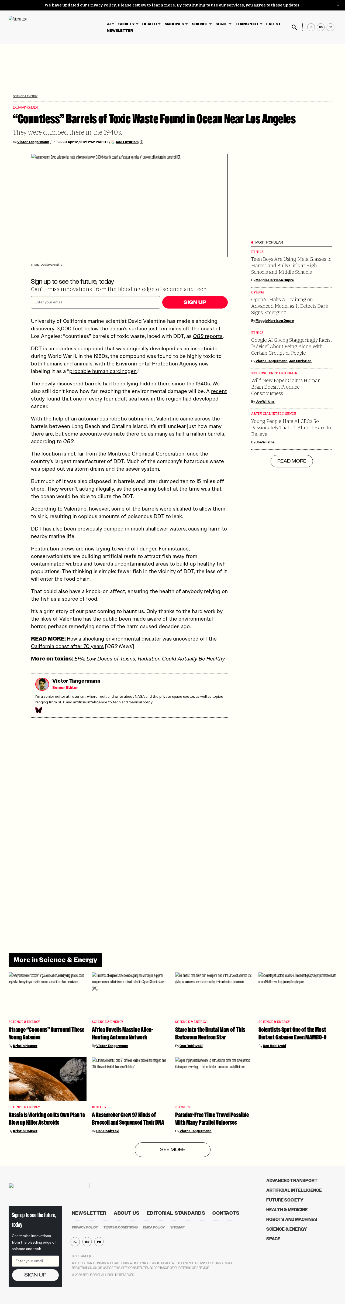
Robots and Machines (291, 1219)
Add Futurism (127, 142)
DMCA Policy (154, 1227)
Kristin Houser (25, 1046)
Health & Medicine (287, 1209)
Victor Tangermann (33, 142)
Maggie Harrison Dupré (275, 280)
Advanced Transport (292, 1180)
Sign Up (195, 302)
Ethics (257, 252)
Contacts (226, 1213)
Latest (273, 24)
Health (149, 24)
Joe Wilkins (265, 401)
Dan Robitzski (191, 1046)
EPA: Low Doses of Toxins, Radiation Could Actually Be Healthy (149, 658)
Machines (174, 24)
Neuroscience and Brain (274, 373)
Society (126, 24)
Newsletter (120, 30)
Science (200, 24)
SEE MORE (172, 1149)
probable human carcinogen (103, 371)
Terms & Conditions (121, 1227)
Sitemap (177, 1227)
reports (208, 336)
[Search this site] (294, 27)
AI (109, 24)
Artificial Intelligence (273, 414)
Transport (247, 24)
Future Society (284, 1200)
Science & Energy (25, 96)
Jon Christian (300, 361)
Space (222, 24)
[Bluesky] (38, 710)
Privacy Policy (102, 5)
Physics (182, 1107)
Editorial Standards (176, 1213)
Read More (291, 461)
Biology (99, 1107)
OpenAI (258, 292)
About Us (127, 1213)
